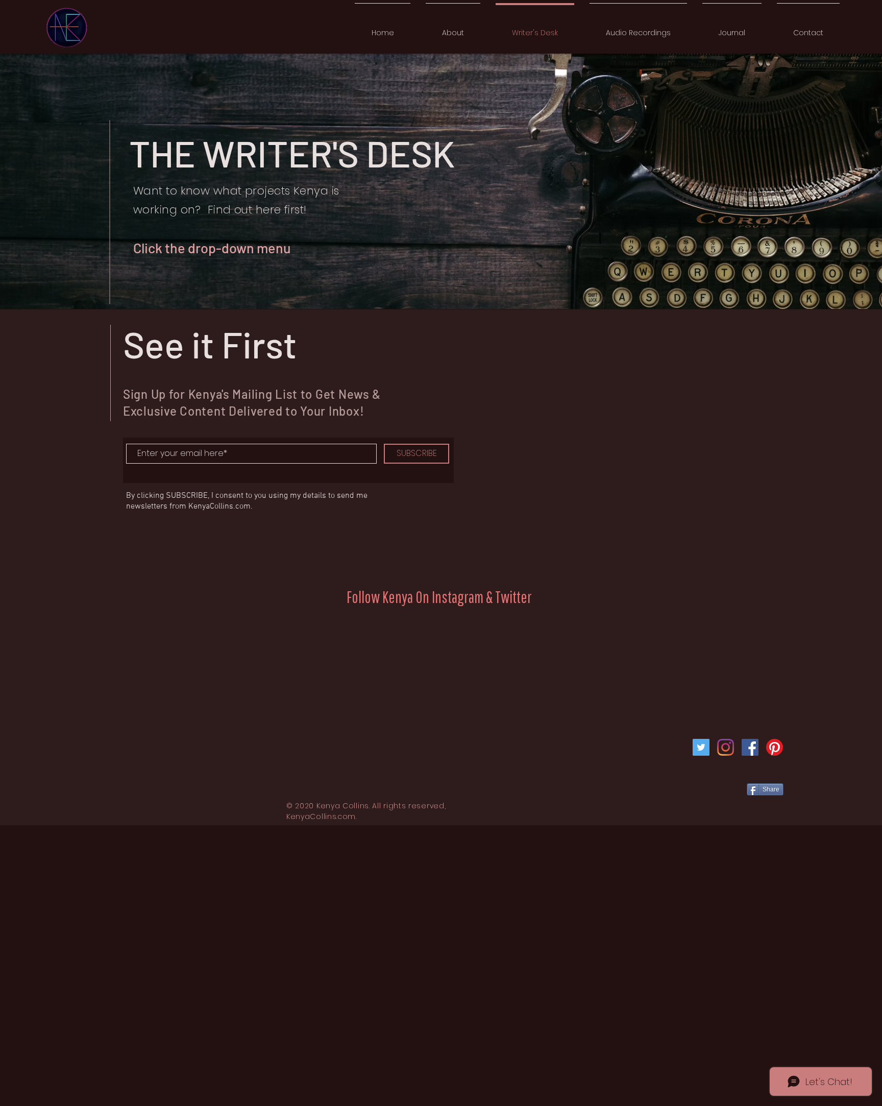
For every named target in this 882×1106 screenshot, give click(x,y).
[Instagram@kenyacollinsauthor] (725, 747)
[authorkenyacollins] (750, 747)
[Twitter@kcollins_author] (701, 747)
